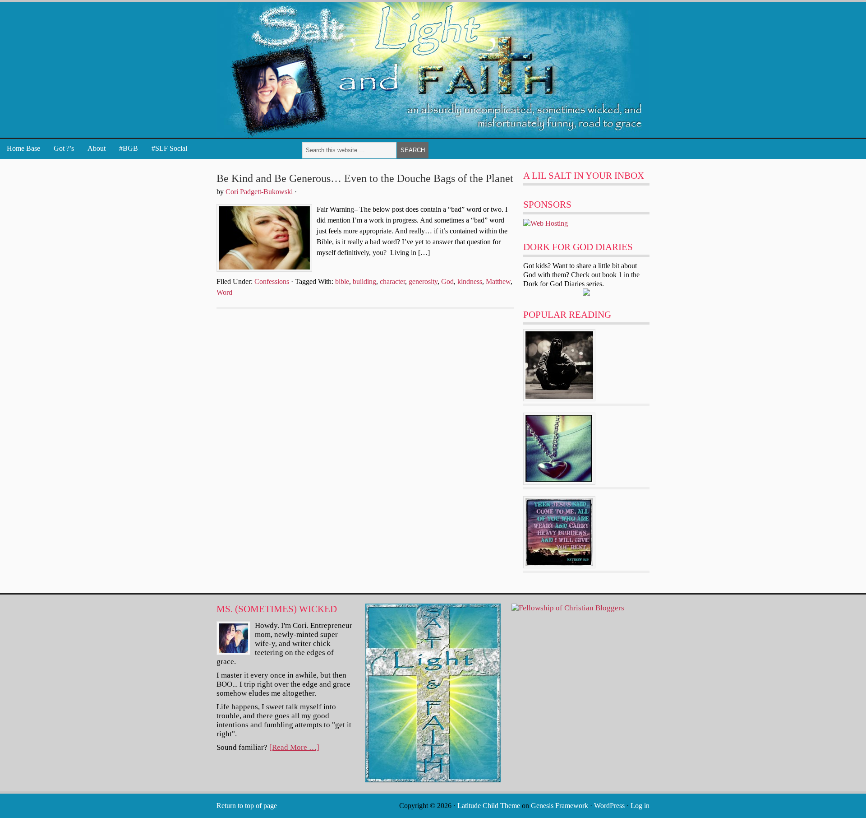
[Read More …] (294, 747)
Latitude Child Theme (488, 805)
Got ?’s (64, 148)
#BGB (128, 148)
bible (342, 281)
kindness (469, 281)
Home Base (23, 148)
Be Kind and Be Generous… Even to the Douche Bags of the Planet (364, 178)
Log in (640, 805)
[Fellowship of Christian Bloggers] (567, 608)
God (447, 281)
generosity (423, 281)
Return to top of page (246, 805)
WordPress (609, 805)
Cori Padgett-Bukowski (259, 191)
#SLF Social (169, 148)
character (392, 281)
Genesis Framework (559, 805)
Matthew (498, 281)
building (364, 281)
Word (224, 292)
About (97, 148)
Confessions (271, 281)
